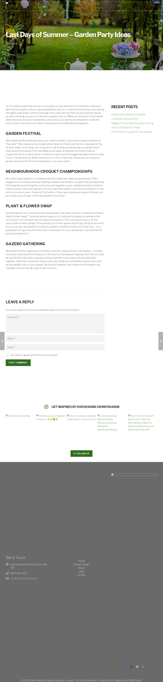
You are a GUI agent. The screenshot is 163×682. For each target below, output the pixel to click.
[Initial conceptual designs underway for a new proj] (81, 428)
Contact (81, 575)
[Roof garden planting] (20, 428)
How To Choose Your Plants (125, 127)
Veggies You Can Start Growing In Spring (132, 123)
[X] (131, 667)
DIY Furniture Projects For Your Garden (131, 132)
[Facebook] (126, 667)
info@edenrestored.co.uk (23, 578)
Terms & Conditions (86, 680)
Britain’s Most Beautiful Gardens (128, 114)
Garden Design (81, 564)
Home (81, 561)
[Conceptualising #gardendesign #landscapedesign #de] (112, 428)
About (81, 568)
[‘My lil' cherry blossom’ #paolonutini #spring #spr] (142, 428)
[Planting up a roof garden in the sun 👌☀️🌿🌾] (51, 428)
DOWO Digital (134, 680)
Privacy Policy (105, 680)
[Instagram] (137, 667)
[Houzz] (143, 667)
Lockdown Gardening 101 (124, 118)
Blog (81, 571)
